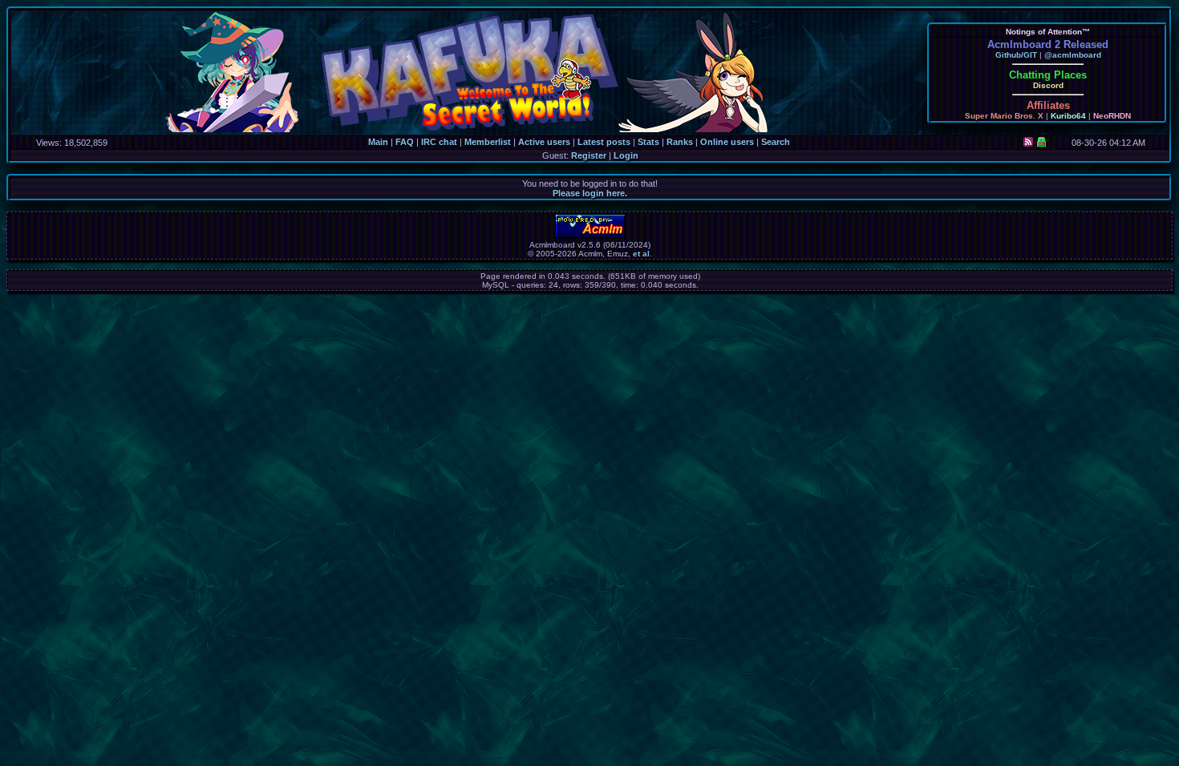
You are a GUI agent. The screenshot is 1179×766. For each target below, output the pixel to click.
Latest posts (603, 142)
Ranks (679, 142)
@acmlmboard (1072, 54)
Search (775, 142)
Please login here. (590, 193)
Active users (544, 142)
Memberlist (487, 142)
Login (626, 155)
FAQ (404, 142)
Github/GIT (1016, 54)
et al (641, 253)
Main (378, 142)
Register (588, 155)
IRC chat (439, 142)
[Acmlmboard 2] (590, 236)
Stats (648, 142)
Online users (727, 142)
